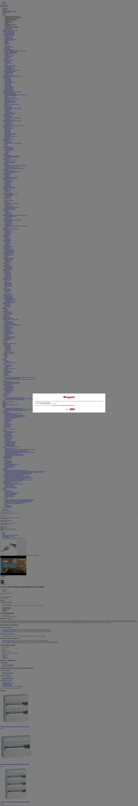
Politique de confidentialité (45, 403)
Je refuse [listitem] (66, 409)
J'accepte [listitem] (72, 409)
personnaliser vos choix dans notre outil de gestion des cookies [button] (63, 405)
